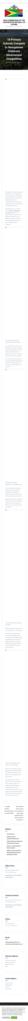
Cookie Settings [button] (6, 1017)
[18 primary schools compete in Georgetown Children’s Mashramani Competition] (14, 134)
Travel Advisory (11, 834)
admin (19, 62)
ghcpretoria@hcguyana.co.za (12, 942)
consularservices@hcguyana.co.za (13, 944)
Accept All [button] (14, 1017)
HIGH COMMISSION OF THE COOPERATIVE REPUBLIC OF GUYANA (14, 22)
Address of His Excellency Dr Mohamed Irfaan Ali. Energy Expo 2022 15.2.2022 (14, 852)
